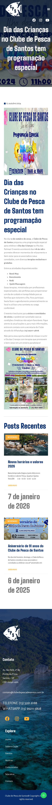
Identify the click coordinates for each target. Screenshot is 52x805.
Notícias (9, 760)
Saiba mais (12, 486)
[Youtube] (47, 20)
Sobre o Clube (11, 746)
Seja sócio (9, 774)
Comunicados (11, 767)
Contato (9, 781)
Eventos (8, 753)
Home (8, 739)
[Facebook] (34, 20)
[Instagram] (40, 20)
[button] (48, 9)
